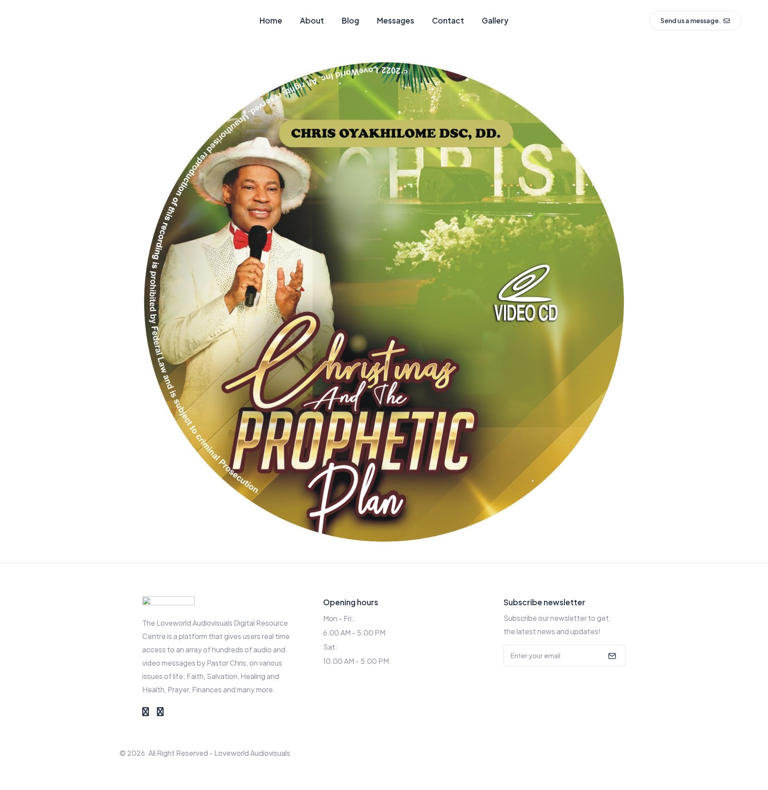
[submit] (611, 655)
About (312, 20)
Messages (395, 20)
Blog (350, 20)
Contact (448, 20)
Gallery (495, 20)
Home (271, 20)
